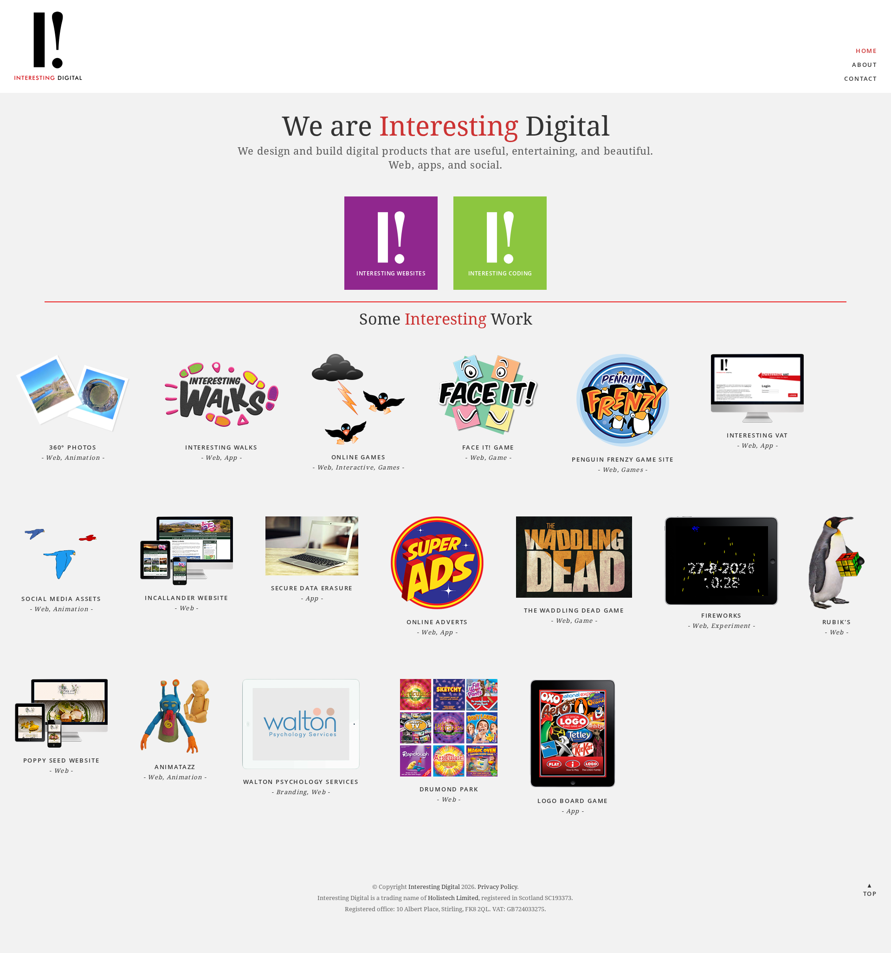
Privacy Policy (497, 886)
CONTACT (860, 78)
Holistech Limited (453, 898)
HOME (866, 50)
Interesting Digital (434, 886)
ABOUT (864, 64)
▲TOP (870, 889)
